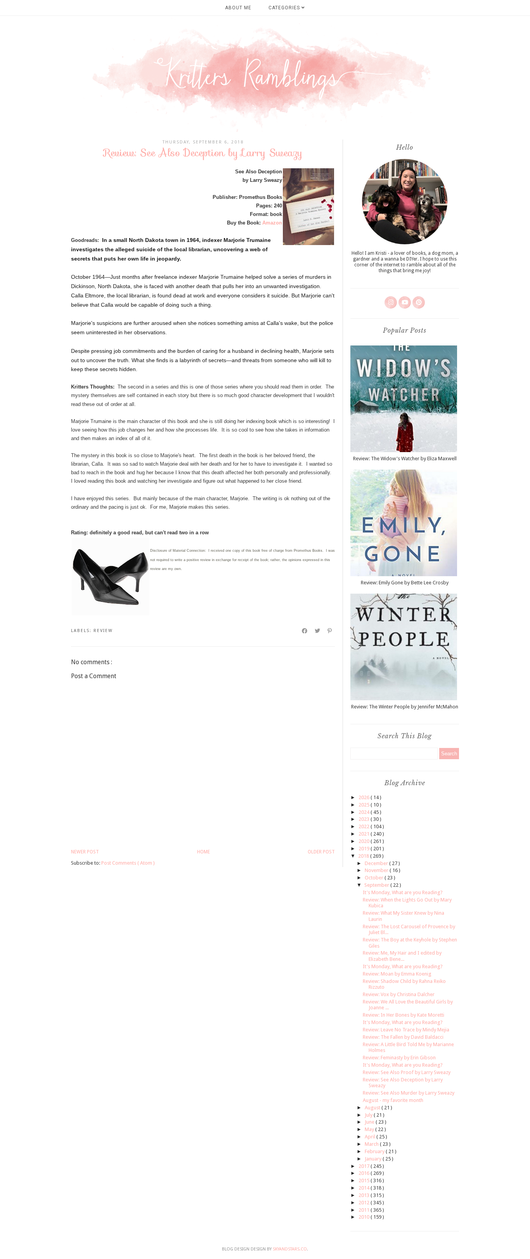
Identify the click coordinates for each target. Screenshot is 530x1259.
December (377, 863)
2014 (365, 1188)
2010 (365, 1217)
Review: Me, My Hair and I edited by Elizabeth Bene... (402, 956)
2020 (365, 841)
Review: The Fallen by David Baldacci (403, 1037)
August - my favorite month (393, 1100)
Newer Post (85, 852)
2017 (365, 1166)
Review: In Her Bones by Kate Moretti (403, 1015)
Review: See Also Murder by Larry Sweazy (408, 1093)
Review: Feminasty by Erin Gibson (399, 1057)
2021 (365, 834)
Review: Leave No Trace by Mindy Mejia (406, 1030)
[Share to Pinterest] (330, 631)
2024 (365, 812)
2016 (365, 1173)
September (377, 885)
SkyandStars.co (290, 1249)
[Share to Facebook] (305, 631)
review (103, 630)
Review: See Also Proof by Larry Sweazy (406, 1072)
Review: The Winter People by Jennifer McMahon (404, 707)
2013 (365, 1195)
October (375, 878)
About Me (238, 7)
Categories (284, 7)
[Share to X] (318, 631)
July (369, 1115)
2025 (365, 805)
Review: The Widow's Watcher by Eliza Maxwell (405, 458)
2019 (365, 848)
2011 (365, 1210)
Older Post (321, 852)
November (377, 870)
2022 (365, 826)
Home (203, 852)
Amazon (272, 223)
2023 (365, 819)
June (370, 1122)
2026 (365, 797)
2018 (364, 856)
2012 (365, 1202)
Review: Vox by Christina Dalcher (399, 994)
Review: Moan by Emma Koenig (397, 974)
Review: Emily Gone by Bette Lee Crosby (405, 582)
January (374, 1159)
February (375, 1151)
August (373, 1107)
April (370, 1137)
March (372, 1144)
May (370, 1129)
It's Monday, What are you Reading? (403, 892)
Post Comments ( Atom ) (128, 863)
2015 (365, 1180)
